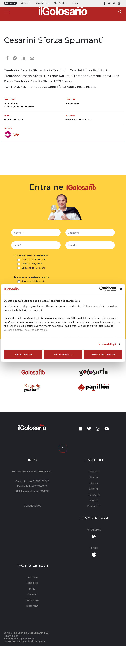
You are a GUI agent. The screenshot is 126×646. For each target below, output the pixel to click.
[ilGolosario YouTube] (114, 3)
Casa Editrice (42, 3)
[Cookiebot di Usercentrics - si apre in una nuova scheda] (101, 288)
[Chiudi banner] (121, 289)
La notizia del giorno (32, 263)
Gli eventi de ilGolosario (33, 268)
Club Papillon (60, 3)
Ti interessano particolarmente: (31, 277)
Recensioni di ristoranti (33, 281)
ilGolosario (10, 3)
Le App (75, 3)
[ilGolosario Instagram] (119, 3)
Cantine (8, 33)
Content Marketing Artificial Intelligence (24, 641)
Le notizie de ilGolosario (34, 259)
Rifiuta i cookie (23, 354)
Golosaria (26, 3)
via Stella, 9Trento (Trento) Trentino (19, 105)
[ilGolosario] (63, 10)
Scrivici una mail (13, 119)
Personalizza (61, 354)
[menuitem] (32, 505)
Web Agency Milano (24, 638)
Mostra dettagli (107, 344)
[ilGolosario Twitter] (109, 3)
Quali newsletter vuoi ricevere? (31, 255)
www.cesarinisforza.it (78, 119)
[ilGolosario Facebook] (104, 3)
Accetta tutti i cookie (103, 354)
